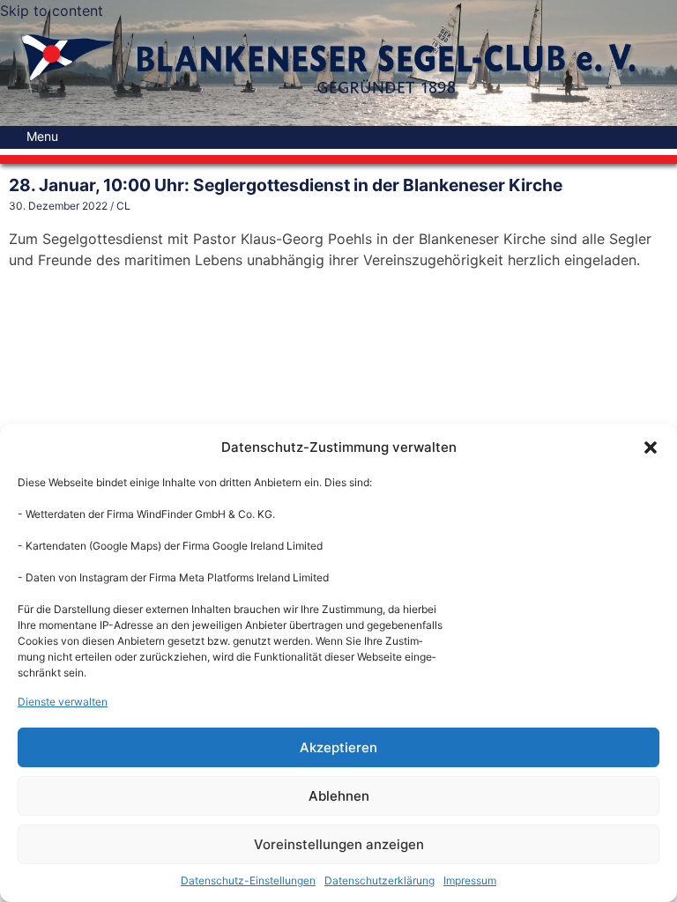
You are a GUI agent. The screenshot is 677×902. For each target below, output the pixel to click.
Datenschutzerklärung (379, 880)
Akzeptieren (338, 747)
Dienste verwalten (63, 701)
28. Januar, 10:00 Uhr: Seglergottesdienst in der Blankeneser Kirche (285, 185)
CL (123, 205)
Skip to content (51, 10)
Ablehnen (339, 795)
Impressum (469, 880)
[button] (650, 447)
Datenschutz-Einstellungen (248, 880)
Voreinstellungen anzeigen (339, 844)
